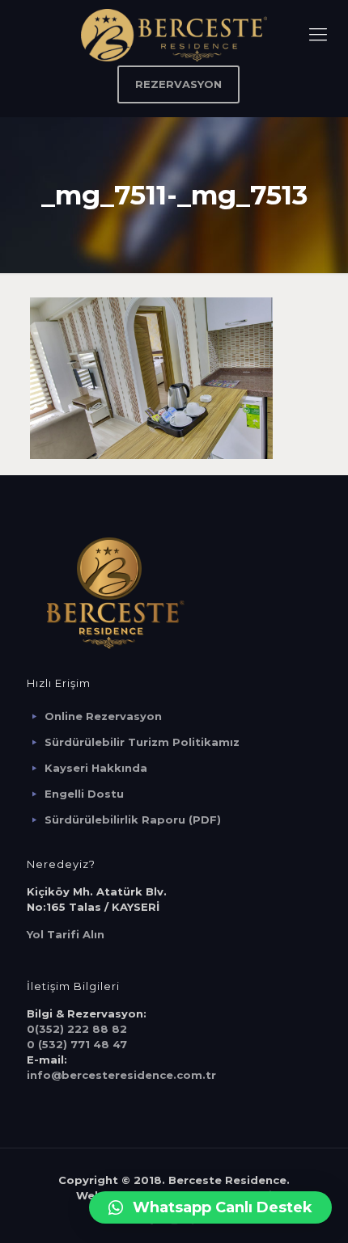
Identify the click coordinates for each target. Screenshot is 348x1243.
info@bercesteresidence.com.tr (121, 1074)
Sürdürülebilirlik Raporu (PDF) (133, 819)
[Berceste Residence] (174, 34)
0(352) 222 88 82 (77, 1028)
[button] (210, 1207)
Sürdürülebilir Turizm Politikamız (142, 741)
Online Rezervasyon (103, 716)
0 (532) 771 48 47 (77, 1044)
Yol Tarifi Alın (65, 934)
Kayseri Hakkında (96, 767)
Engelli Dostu (84, 793)
